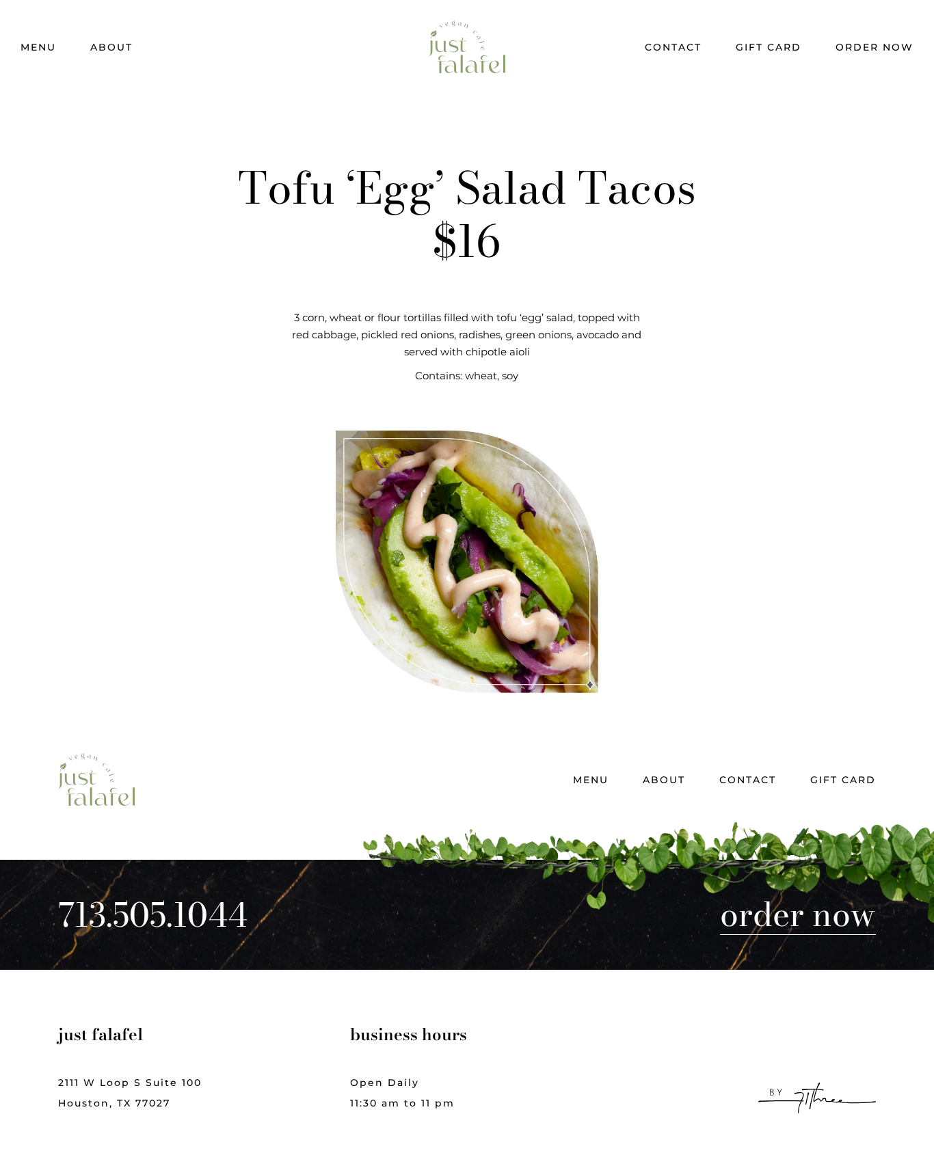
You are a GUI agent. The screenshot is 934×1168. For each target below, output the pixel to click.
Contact (673, 47)
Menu (38, 47)
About (111, 47)
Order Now (874, 47)
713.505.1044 (153, 915)
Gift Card (768, 47)
